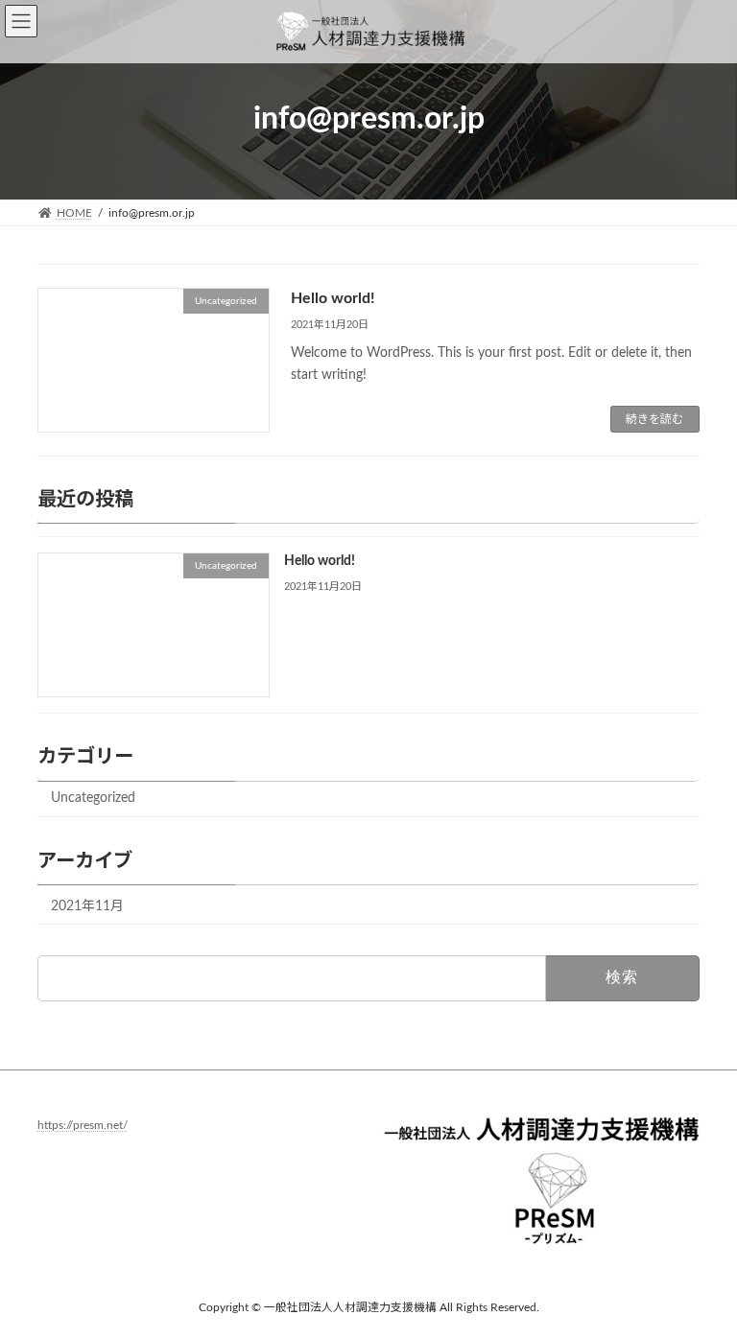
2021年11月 (87, 906)
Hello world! (333, 298)
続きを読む (654, 419)
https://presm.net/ (82, 1126)
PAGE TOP (699, 1281)
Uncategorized (93, 799)
